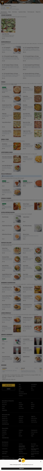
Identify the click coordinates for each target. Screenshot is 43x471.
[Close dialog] (41, 462)
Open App (21, 468)
